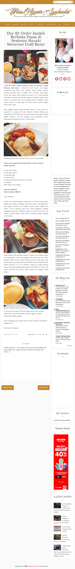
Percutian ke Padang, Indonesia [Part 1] (62, 241)
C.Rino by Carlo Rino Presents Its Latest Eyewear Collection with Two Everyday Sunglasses (62, 290)
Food (31, 24)
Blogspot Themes (54, 566)
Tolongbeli (59, 299)
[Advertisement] (63, 145)
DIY (60, 24)
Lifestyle (40, 24)
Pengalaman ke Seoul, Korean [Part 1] (63, 256)
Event (66, 24)
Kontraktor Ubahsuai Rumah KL (63, 323)
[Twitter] (43, 334)
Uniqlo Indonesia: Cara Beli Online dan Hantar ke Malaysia (63, 302)
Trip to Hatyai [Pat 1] (62, 218)
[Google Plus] (40, 334)
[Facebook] (36, 334)
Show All (69, 345)
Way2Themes (33, 566)
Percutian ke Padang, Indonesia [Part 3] (62, 237)
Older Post (43, 387)
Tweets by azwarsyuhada (62, 420)
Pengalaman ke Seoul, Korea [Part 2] (63, 269)
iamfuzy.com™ (60, 285)
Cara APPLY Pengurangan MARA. (66, 529)
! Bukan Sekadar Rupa (63, 336)
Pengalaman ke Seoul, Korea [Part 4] (63, 260)
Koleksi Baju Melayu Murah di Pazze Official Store (63, 339)
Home (7, 24)
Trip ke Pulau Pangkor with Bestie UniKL (63, 224)
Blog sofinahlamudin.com (63, 310)
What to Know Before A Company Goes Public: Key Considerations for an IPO (63, 315)
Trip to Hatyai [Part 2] (62, 221)
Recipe (24, 24)
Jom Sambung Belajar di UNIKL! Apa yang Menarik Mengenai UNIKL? (62, 508)
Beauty (15, 24)
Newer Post (7, 387)
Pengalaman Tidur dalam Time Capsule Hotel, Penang (62, 250)
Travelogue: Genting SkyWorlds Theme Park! (63, 228)
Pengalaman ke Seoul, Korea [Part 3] (63, 264)
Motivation (51, 24)
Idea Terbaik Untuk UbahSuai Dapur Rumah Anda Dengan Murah (62, 328)
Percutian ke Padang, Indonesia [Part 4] (62, 233)
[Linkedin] (46, 334)
